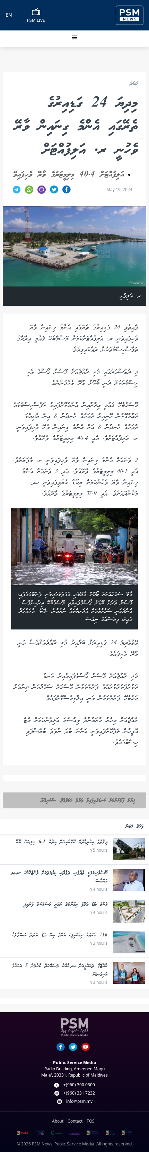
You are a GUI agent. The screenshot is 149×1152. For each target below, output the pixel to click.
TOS (91, 1121)
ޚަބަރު (134, 84)
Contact (75, 1121)
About (57, 1121)
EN (9, 14)
